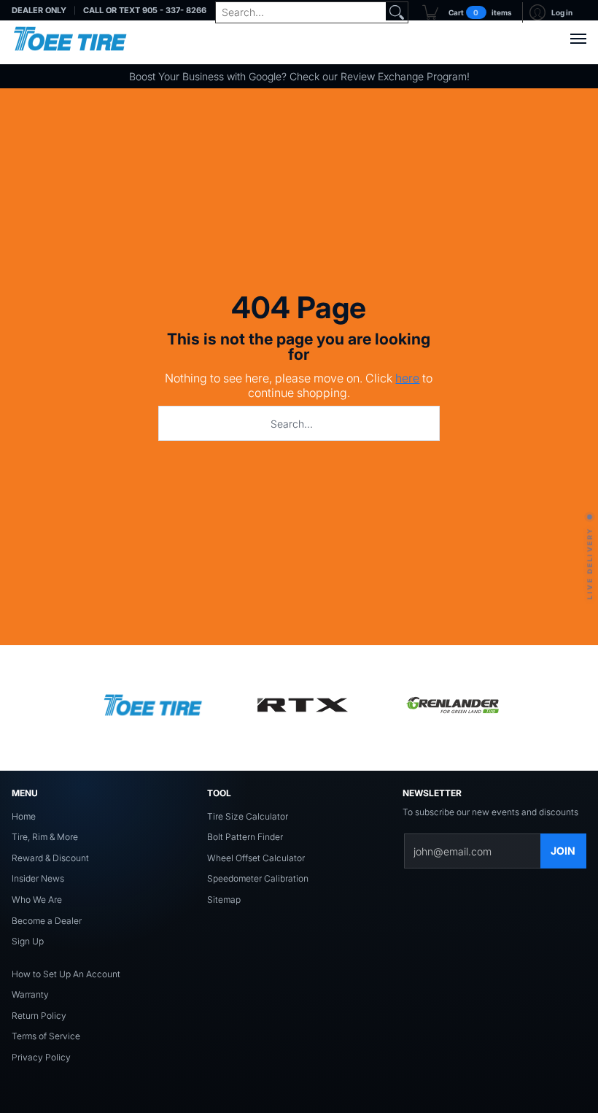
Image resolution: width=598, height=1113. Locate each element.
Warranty (30, 994)
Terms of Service (46, 1036)
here (407, 378)
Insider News (38, 878)
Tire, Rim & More (45, 836)
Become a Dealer (47, 920)
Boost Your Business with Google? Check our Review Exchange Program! (299, 76)
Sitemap (224, 899)
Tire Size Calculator (247, 816)
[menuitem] (467, 12)
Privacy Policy (41, 1057)
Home (24, 816)
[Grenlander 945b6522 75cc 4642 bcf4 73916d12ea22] (452, 708)
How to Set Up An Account (66, 973)
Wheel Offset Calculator (256, 857)
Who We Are (37, 899)
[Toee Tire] (70, 38)
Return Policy (39, 1015)
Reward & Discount (50, 857)
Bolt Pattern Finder (245, 836)
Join (563, 850)
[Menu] (577, 38)
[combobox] (301, 12)
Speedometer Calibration (257, 878)
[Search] (397, 12)
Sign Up (28, 941)
